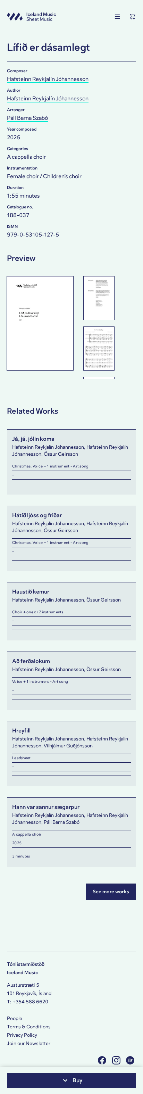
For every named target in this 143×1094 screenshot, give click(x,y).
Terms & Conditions (29, 1027)
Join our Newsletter (28, 1043)
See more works (111, 892)
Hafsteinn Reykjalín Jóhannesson (48, 79)
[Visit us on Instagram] (117, 1060)
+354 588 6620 (30, 1002)
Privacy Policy (22, 1035)
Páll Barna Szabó (27, 118)
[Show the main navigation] (117, 17)
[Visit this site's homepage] (31, 17)
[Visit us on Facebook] (103, 1060)
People (14, 1018)
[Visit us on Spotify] (131, 1060)
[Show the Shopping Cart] (133, 17)
